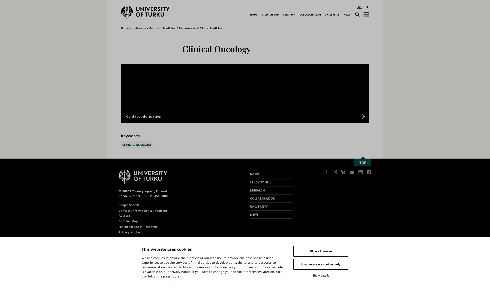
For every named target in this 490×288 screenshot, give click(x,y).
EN (359, 6)
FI (366, 6)
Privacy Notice (129, 232)
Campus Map (128, 221)
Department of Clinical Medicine (200, 28)
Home (254, 14)
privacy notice (180, 272)
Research (289, 14)
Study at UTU (270, 14)
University (332, 14)
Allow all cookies (320, 251)
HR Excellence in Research (138, 227)
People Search (129, 205)
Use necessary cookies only (321, 264)
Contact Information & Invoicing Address (143, 213)
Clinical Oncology (137, 144)
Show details (321, 275)
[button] (366, 14)
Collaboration (310, 14)
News (347, 14)
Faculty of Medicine (162, 28)
